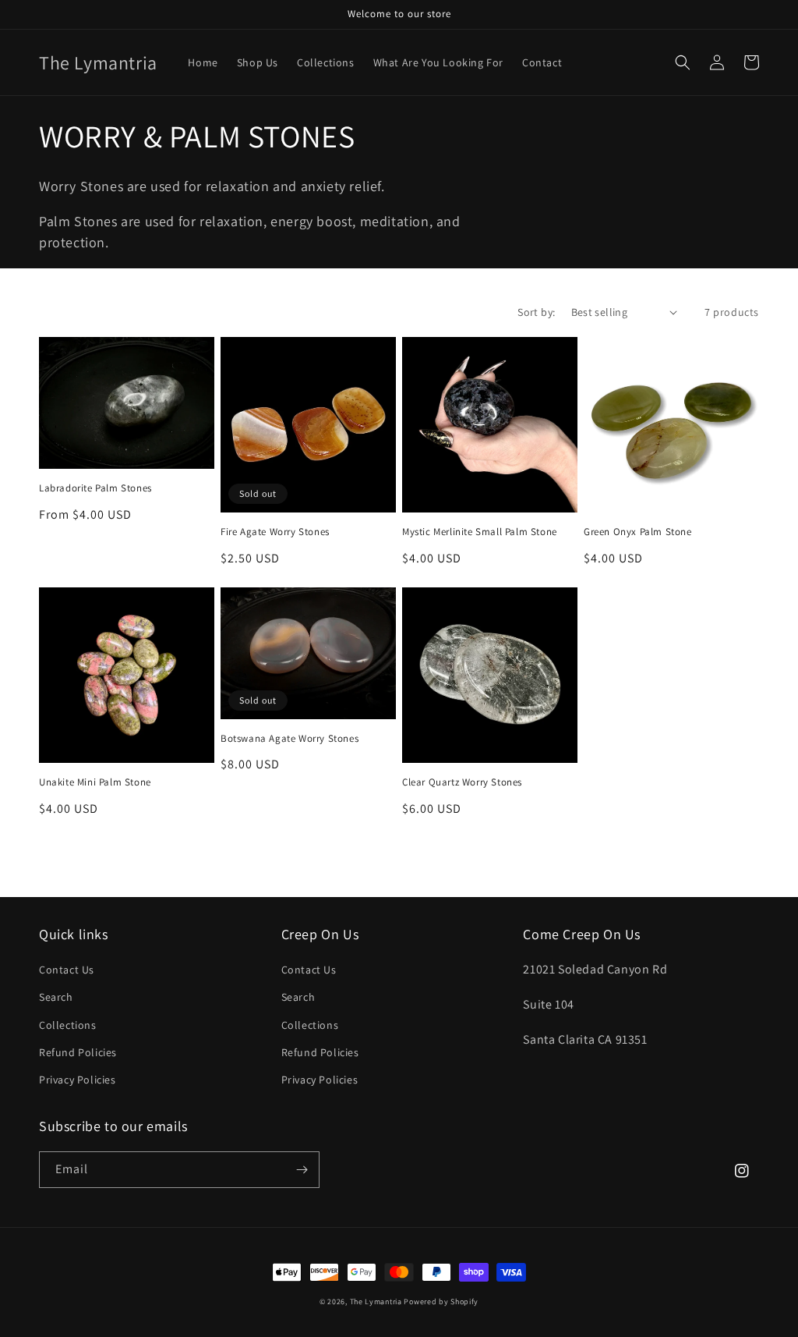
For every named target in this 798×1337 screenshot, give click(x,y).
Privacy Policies (77, 1080)
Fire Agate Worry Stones (275, 532)
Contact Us (66, 970)
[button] (683, 62)
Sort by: (536, 312)
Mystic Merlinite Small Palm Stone (479, 532)
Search (56, 997)
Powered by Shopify (441, 1301)
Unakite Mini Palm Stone (95, 782)
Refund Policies (78, 1052)
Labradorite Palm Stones (95, 488)
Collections (68, 1025)
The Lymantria (377, 1301)
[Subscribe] (301, 1169)
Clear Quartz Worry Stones (462, 782)
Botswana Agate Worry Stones (289, 738)
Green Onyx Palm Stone (638, 532)
